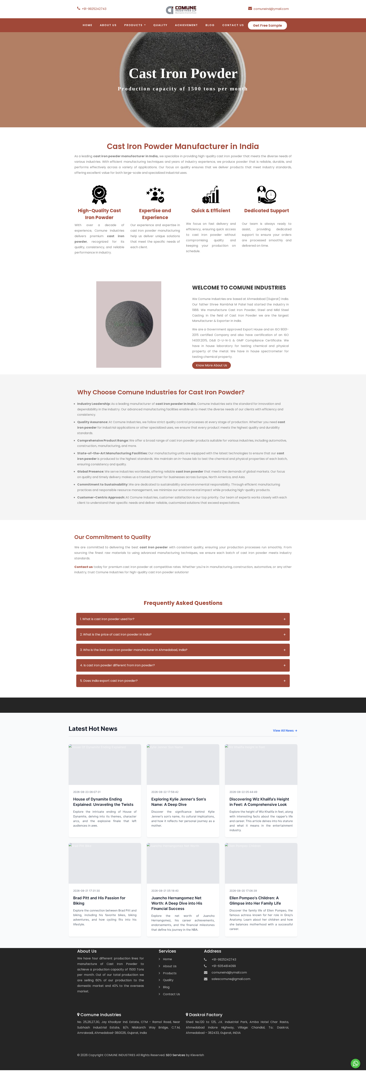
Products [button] (134, 25)
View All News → (285, 730)
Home (87, 25)
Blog (210, 25)
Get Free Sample (267, 25)
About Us (170, 966)
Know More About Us (211, 365)
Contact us (83, 567)
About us (108, 25)
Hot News (129, 791)
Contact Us (233, 25)
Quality (160, 25)
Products (170, 973)
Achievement (186, 25)
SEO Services (175, 1055)
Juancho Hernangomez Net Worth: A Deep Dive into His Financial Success (176, 903)
